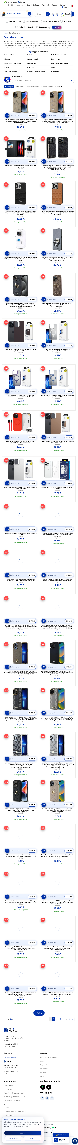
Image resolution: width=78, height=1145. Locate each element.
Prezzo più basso (33, 87)
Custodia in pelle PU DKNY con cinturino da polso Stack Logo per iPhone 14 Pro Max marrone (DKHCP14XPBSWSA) (20, 948)
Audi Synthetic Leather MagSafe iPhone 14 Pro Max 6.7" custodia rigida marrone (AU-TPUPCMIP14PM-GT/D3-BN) (57, 213)
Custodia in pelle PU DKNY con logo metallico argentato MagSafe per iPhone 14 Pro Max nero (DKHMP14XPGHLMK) (57, 902)
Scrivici (22, 2)
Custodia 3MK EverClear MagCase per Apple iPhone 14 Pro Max (57, 487)
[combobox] (43, 80)
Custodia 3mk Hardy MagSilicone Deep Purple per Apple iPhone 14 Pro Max (21, 350)
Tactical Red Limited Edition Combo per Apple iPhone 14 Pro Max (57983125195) (20, 442)
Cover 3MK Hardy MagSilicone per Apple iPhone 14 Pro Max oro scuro (57, 442)
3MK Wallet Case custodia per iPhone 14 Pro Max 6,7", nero (20, 166)
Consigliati (10, 87)
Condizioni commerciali (12, 1100)
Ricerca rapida (17, 76)
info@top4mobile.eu (11, 1058)
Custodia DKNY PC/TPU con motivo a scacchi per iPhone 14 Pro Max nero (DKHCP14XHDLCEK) (57, 993)
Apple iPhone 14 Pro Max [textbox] (22, 80)
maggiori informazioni (40, 52)
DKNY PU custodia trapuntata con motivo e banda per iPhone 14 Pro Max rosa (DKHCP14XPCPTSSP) (21, 855)
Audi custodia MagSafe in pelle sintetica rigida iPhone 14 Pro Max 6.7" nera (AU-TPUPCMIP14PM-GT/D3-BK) (20, 213)
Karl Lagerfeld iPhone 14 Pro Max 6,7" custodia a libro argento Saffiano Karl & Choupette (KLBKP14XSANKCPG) (57, 259)
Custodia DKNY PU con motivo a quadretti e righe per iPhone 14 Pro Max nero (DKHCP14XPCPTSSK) (21, 901)
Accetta (22, 1133)
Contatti (63, 5)
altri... (39, 1013)
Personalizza (13, 1138)
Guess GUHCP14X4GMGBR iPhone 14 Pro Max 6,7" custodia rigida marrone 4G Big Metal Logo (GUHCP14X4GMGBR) (57, 305)
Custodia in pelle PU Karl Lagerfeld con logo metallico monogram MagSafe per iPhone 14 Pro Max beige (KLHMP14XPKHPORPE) (57, 121)
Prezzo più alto (48, 87)
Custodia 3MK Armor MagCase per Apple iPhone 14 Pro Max (20, 533)
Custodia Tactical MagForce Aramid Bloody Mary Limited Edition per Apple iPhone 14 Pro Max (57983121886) (57, 534)
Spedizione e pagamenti (16, 5)
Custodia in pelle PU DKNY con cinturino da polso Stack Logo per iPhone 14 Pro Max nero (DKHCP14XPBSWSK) (20, 994)
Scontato (60, 87)
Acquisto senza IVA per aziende (15, 1112)
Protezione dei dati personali (14, 1093)
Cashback (36, 5)
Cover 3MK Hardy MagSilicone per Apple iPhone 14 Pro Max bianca (20, 487)
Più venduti (20, 87)
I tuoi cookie (8, 1089)
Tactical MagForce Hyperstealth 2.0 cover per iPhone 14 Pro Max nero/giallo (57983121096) (57, 579)
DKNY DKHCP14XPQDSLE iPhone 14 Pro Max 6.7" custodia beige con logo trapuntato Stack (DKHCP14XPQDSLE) (57, 810)
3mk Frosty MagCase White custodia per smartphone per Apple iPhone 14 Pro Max (57, 350)
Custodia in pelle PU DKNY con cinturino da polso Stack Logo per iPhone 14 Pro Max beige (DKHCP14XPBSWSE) (57, 948)
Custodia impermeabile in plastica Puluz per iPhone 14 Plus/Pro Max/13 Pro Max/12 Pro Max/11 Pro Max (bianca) (20, 259)
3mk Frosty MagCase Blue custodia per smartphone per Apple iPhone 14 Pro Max (57, 396)
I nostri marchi (9, 1086)
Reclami (54, 5)
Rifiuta (32, 1138)
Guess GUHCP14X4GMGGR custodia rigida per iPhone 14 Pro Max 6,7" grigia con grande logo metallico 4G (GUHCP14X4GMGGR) (21, 305)
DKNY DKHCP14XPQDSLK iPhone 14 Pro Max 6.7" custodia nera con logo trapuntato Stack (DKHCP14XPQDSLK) (20, 810)
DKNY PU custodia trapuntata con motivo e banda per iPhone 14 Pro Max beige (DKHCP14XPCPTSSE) (57, 855)
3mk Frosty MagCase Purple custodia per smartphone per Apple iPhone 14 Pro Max (20, 396)
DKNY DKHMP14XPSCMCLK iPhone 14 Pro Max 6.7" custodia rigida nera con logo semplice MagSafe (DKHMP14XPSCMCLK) (57, 672)
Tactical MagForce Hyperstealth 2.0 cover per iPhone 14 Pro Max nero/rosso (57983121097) (20, 579)
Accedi (66, 7)
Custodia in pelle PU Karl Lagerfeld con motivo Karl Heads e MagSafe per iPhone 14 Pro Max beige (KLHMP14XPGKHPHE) (20, 121)
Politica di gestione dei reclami (14, 1097)
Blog (28, 5)
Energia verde (11, 2)
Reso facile (45, 5)
